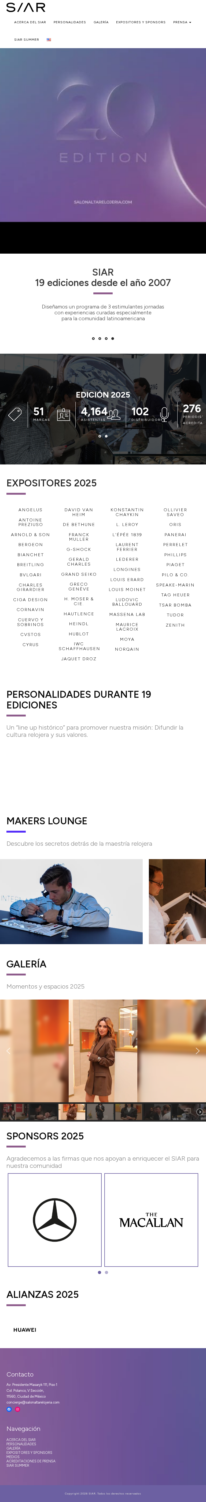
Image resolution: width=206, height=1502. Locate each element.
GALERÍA (13, 1448)
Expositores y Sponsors (141, 22)
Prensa (181, 22)
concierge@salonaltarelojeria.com (33, 1402)
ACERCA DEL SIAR (21, 1440)
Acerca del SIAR (30, 22)
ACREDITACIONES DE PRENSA (31, 1461)
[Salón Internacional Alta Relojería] (25, 6)
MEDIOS (13, 1457)
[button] (8, 1051)
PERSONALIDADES (21, 1444)
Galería (101, 22)
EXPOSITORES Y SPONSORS (29, 1453)
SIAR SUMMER (26, 39)
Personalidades (70, 22)
